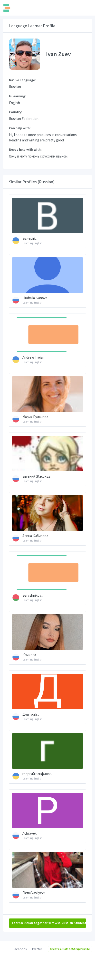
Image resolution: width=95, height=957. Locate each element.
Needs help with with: (25, 149)
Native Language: (22, 80)
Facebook (20, 949)
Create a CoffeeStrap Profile (70, 949)
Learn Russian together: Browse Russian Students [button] (49, 923)
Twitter (37, 949)
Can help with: (20, 128)
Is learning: (17, 96)
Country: (15, 112)
